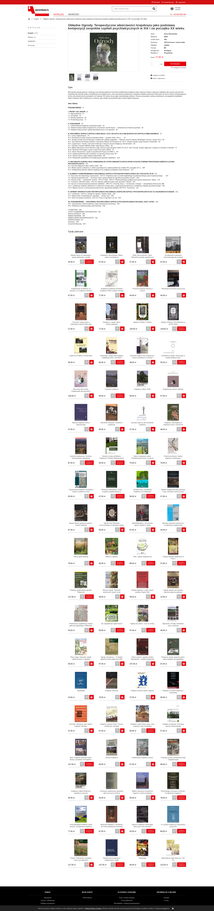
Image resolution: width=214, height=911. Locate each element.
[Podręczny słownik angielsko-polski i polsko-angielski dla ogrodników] (173, 646)
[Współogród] (81, 680)
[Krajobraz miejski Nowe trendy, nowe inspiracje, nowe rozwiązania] (142, 713)
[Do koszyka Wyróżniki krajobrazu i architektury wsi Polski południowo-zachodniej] (122, 831)
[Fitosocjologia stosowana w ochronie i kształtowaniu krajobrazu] (173, 780)
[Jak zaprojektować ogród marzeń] (111, 613)
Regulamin (47, 898)
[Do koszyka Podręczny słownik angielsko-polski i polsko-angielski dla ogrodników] (184, 663)
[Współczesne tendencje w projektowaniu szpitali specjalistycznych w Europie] (111, 847)
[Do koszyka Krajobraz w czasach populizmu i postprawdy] (184, 697)
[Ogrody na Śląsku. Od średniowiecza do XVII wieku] (173, 311)
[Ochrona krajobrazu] (111, 747)
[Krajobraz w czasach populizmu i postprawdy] (173, 680)
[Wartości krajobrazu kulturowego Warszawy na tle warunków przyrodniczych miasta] (142, 814)
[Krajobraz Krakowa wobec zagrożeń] (142, 680)
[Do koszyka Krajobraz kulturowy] (122, 697)
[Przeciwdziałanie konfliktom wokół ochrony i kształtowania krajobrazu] (81, 814)
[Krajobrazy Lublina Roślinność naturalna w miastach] (81, 780)
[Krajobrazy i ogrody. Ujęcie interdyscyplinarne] (111, 311)
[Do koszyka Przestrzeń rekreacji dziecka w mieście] (153, 295)
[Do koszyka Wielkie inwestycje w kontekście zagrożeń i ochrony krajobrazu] (153, 797)
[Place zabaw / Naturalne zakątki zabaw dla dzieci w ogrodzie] (81, 646)
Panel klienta (87, 898)
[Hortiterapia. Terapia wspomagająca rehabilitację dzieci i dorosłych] (111, 345)
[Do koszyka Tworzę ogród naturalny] (91, 563)
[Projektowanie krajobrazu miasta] (142, 747)
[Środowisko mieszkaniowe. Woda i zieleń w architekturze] (111, 244)
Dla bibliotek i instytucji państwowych (127, 903)
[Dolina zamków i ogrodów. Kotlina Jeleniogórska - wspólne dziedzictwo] (142, 646)
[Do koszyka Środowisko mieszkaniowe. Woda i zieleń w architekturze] (122, 261)
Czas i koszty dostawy (127, 898)
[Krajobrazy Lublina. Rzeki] (142, 378)
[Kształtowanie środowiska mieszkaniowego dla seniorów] (173, 244)
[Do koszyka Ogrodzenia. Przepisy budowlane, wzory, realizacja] (184, 630)
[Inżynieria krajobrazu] (111, 378)
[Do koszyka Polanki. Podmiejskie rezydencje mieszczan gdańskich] (91, 864)
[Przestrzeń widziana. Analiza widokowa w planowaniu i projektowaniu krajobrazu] (173, 445)
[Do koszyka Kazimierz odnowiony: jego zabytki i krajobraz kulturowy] (91, 730)
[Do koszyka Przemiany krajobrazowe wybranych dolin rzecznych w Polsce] (122, 797)
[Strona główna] (38, 12)
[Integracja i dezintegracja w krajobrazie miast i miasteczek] (173, 412)
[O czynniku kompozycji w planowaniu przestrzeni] (173, 814)
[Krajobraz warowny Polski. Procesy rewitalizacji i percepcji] (111, 713)
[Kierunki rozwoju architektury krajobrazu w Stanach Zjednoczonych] (111, 445)
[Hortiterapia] (142, 847)
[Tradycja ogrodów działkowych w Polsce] (173, 546)
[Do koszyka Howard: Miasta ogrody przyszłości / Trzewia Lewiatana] (91, 529)
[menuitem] (59, 14)
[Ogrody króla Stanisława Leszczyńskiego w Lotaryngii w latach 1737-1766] (111, 512)
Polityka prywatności (48, 903)
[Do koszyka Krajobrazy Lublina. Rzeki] (153, 395)
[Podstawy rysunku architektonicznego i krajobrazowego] (173, 747)
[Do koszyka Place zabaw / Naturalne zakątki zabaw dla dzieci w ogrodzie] (91, 663)
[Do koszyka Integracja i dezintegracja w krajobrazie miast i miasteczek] (184, 429)
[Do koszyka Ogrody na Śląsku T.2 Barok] (153, 328)
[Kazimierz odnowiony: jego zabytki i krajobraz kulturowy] (81, 713)
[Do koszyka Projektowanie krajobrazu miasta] (153, 764)
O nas (166, 900)
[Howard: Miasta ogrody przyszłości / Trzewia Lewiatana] (81, 512)
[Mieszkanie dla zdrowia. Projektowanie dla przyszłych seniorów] (81, 378)
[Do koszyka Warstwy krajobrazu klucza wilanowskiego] (91, 429)
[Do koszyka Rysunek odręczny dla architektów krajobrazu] (153, 429)
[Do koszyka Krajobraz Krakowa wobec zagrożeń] (153, 697)
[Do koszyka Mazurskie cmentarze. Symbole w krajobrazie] (122, 429)
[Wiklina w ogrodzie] (111, 546)
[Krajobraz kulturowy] (111, 680)
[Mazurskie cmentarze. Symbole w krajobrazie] (111, 412)
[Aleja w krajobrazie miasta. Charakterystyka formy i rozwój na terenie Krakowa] (142, 445)
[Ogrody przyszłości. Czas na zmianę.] (142, 613)
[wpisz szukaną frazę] (153, 8)
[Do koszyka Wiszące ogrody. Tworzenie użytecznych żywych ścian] (122, 596)
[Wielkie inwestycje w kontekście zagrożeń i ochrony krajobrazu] (142, 780)
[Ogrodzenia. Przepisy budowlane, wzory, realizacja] (173, 613)
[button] (158, 75)
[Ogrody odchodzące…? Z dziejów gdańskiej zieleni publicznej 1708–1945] (111, 646)
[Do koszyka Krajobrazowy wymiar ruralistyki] (184, 395)
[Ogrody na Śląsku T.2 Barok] (142, 311)
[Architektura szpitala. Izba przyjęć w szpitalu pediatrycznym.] (173, 345)
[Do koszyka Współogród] (91, 697)
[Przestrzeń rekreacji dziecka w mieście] (142, 278)
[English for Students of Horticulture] (81, 345)
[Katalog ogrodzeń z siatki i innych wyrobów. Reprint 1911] (142, 579)
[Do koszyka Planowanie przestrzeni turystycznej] (184, 295)
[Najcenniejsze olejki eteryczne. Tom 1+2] (173, 847)
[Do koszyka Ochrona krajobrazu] (122, 764)
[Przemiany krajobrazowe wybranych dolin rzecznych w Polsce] (111, 780)
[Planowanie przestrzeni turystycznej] (173, 278)
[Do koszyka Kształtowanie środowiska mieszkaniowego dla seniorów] (184, 261)
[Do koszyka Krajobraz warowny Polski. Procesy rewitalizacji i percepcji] (122, 730)
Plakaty (30, 37)
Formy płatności (126, 900)
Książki (30, 33)
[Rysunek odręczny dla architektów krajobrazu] (142, 412)
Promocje (31, 45)
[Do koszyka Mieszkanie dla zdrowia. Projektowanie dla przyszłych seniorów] (91, 395)
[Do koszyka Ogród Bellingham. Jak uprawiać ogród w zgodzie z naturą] (153, 529)
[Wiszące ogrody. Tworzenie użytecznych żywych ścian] (111, 579)
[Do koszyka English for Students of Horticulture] (91, 362)
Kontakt (166, 898)
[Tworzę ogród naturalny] (81, 546)
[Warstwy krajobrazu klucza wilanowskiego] (81, 412)
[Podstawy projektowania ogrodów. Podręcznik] (81, 579)
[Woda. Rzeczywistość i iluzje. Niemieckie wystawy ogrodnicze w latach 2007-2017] (142, 244)
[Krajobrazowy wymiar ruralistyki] (173, 378)
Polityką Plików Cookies (93, 908)
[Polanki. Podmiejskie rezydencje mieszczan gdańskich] (81, 847)
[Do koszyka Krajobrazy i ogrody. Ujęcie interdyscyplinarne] (122, 328)
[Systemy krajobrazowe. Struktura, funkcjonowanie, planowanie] (81, 445)
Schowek (156, 2)
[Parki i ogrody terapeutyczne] (142, 546)
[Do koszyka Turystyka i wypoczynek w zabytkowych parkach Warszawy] (91, 328)
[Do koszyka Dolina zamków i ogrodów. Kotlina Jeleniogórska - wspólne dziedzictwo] (153, 663)
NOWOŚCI (31, 41)
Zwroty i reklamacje (48, 900)
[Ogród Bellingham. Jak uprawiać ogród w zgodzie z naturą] (142, 512)
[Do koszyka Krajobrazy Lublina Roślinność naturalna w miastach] (91, 797)
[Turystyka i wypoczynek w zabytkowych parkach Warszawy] (81, 311)
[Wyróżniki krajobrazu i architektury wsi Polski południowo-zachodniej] (111, 814)
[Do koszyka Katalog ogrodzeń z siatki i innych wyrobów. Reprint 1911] (153, 596)
